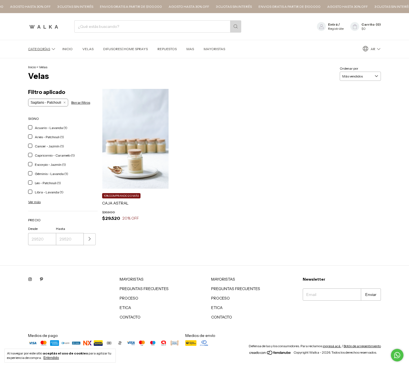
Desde (33, 229)
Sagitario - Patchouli (46, 102)
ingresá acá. (332, 346)
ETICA (125, 307)
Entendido (51, 358)
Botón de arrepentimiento (362, 346)
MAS (190, 49)
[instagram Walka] (30, 279)
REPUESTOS (167, 49)
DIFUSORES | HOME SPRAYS (125, 49)
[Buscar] (235, 26)
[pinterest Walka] (41, 279)
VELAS (87, 49)
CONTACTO (130, 317)
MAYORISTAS (214, 49)
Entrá (333, 24)
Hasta (60, 229)
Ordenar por (349, 68)
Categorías (39, 49)
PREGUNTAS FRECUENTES (144, 288)
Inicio (67, 49)
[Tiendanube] (270, 354)
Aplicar (90, 239)
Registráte (336, 28)
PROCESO (129, 298)
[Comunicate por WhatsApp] (397, 355)
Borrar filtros (80, 102)
